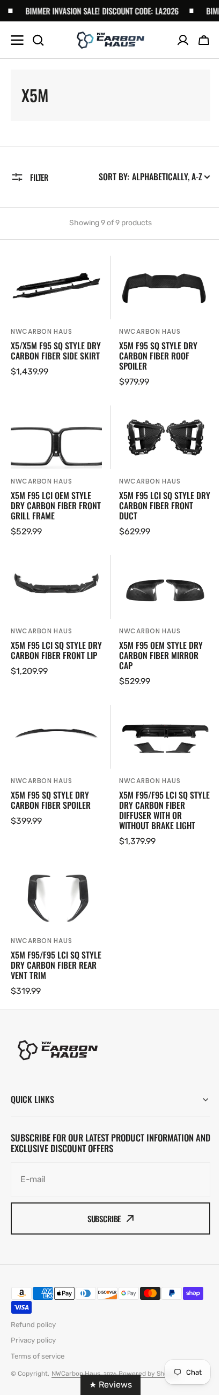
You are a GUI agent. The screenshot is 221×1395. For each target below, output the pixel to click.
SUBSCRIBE (104, 1218)
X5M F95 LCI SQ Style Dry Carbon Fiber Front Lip (56, 650)
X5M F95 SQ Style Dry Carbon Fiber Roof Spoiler (158, 356)
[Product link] (56, 322)
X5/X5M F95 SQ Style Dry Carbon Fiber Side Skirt (56, 351)
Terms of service (37, 1356)
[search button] (38, 40)
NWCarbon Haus (41, 331)
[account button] (182, 40)
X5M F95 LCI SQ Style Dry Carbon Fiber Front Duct (164, 506)
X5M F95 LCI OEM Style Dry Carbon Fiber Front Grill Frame (56, 506)
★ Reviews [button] (106, 1384)
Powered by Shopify (149, 1373)
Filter (39, 177)
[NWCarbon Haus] (111, 40)
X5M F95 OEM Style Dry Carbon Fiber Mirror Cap (161, 655)
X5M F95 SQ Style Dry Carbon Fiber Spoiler (51, 800)
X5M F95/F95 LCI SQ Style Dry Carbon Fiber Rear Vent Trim (56, 965)
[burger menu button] (17, 40)
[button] (203, 40)
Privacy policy (33, 1340)
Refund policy (33, 1325)
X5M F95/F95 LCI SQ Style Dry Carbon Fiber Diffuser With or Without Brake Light (164, 810)
